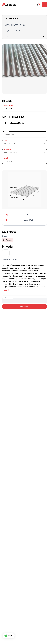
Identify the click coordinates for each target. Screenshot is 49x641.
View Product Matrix (15, 123)
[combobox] (24, 108)
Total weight (8, 298)
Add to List (24, 307)
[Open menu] (44, 4)
